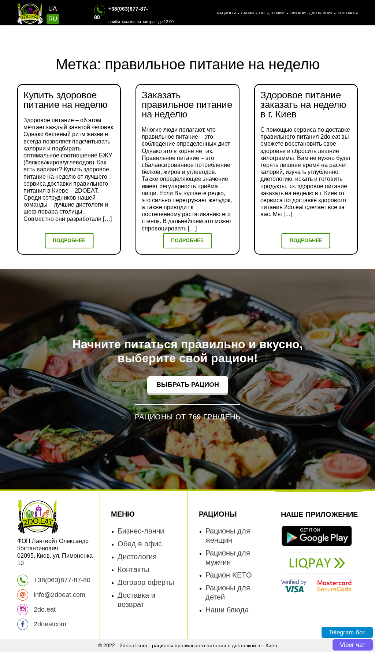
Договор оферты (146, 582)
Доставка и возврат (136, 599)
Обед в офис (272, 13)
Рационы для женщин (227, 535)
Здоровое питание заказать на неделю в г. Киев (303, 105)
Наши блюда (227, 610)
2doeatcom (49, 624)
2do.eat (44, 609)
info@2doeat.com (58, 594)
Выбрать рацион (187, 384)
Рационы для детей (227, 592)
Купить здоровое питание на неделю (65, 100)
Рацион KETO (228, 575)
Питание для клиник (311, 13)
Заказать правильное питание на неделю (187, 105)
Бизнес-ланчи (141, 531)
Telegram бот (347, 632)
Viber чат (352, 644)
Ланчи (247, 13)
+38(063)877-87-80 (61, 580)
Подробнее (69, 240)
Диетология (137, 557)
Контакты (348, 13)
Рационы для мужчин (227, 557)
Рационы (226, 13)
